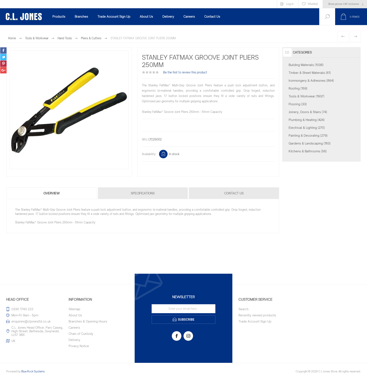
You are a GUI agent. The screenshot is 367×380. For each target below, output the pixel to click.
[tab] (51, 193)
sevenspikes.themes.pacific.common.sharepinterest (3, 63)
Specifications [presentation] (143, 193)
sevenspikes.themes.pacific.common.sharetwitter (3, 57)
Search (243, 309)
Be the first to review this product (185, 72)
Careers (74, 327)
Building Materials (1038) (306, 65)
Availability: (149, 154)
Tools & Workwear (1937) (306, 96)
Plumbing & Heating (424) (307, 120)
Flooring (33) (298, 104)
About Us (75, 315)
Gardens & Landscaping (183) (309, 143)
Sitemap (74, 309)
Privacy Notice (79, 346)
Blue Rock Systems (33, 371)
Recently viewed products (257, 315)
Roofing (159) (298, 88)
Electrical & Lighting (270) (307, 127)
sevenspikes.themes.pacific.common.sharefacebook (3, 50)
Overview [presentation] (52, 193)
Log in (290, 4)
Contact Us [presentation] (234, 193)
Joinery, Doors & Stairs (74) (308, 112)
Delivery (74, 340)
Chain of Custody (81, 333)
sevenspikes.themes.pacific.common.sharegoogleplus (3, 70)
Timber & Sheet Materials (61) (310, 72)
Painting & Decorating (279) (308, 135)
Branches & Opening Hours (88, 321)
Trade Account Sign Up (255, 321)
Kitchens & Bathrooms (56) (308, 151)
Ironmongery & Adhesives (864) (311, 80)
